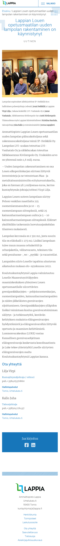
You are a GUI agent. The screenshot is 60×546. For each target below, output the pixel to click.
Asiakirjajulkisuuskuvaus (30, 540)
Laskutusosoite (30, 522)
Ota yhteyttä (30, 528)
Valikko (50, 3)
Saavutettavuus (30, 532)
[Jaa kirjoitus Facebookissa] (27, 445)
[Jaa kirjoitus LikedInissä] (33, 445)
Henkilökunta (30, 514)
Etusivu (6, 11)
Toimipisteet (30, 518)
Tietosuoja (30, 536)
